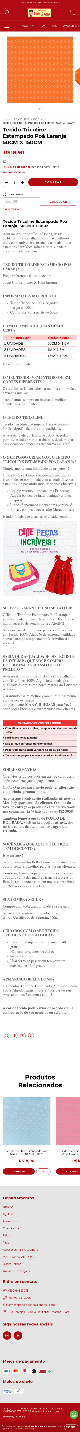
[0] (72, 13)
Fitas (6, 1242)
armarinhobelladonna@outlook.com (31, 1305)
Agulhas (8, 1214)
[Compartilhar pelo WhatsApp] (6, 1036)
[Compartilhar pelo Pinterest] (31, 1037)
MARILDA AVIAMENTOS (19, 1257)
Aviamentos (10, 1221)
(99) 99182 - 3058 (19, 1297)
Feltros (7, 1235)
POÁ (36, 119)
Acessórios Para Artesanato (20, 1249)
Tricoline (8, 1207)
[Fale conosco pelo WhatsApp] (74, 1414)
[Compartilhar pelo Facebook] (15, 1037)
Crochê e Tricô (12, 1228)
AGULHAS (49, 26)
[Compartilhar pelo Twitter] (23, 1037)
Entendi (71, 1427)
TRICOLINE (27, 26)
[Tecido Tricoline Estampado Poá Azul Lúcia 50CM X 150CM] (43, 1171)
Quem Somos (12, 1264)
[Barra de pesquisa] (7, 12)
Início (6, 119)
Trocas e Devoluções (16, 1271)
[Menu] (7, 26)
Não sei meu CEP (12, 208)
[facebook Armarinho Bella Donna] (18, 1335)
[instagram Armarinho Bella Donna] (7, 1335)
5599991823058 (18, 1290)
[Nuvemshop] (14, 1417)
